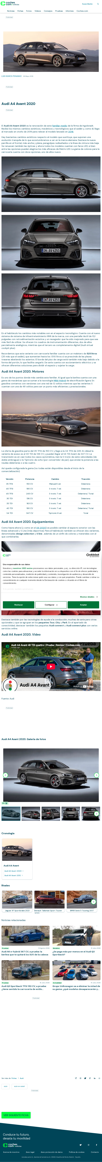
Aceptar (83, 605)
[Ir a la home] (10, 3)
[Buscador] (98, 3)
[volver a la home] (12, 1145)
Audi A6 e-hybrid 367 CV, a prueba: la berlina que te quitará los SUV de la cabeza (25, 928)
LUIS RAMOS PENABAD (11, 76)
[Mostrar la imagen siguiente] (96, 775)
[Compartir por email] (75, 1078)
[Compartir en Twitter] (84, 1078)
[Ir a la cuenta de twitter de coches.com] (80, 1144)
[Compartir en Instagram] (80, 1078)
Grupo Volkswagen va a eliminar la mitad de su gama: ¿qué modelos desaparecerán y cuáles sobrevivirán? (76, 962)
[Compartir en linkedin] (94, 1078)
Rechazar (18, 605)
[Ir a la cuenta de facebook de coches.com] (96, 1144)
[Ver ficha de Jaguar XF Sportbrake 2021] (17, 901)
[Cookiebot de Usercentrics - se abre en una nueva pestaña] (88, 555)
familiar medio (59, 125)
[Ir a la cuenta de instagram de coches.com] (88, 1144)
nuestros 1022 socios (23, 568)
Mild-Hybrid (60, 380)
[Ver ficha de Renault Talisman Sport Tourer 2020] (49, 901)
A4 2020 (41, 527)
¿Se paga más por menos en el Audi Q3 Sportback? (75, 927)
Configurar (49, 605)
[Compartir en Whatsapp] (99, 1078)
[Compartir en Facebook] (89, 1078)
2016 (70, 131)
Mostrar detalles (87, 597)
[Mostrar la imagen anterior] (5, 775)
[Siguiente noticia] (93, 901)
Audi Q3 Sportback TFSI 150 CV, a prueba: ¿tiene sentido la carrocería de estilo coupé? (23, 962)
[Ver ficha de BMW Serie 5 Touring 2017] (82, 901)
